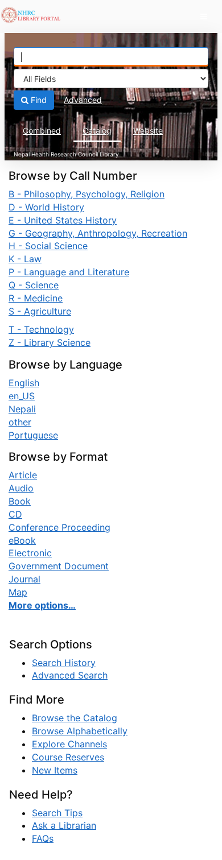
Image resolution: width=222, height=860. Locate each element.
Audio (21, 488)
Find (37, 100)
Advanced (83, 100)
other (20, 422)
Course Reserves (68, 757)
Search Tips (57, 812)
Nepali (22, 409)
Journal (24, 579)
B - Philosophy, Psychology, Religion (87, 194)
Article (23, 475)
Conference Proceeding (59, 527)
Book (20, 501)
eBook (22, 540)
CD (15, 514)
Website (148, 130)
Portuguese (33, 435)
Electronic (30, 553)
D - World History (46, 207)
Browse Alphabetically (80, 731)
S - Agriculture (40, 311)
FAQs (43, 838)
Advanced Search (70, 675)
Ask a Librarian (64, 825)
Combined (42, 130)
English (24, 382)
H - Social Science (48, 245)
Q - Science (34, 285)
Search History (64, 662)
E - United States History (63, 220)
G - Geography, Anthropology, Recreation (98, 233)
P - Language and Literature (69, 272)
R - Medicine (36, 298)
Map (18, 592)
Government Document (59, 566)
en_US (22, 396)
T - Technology (41, 329)
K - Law (25, 258)
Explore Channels (69, 744)
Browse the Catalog (74, 717)
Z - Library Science (50, 342)
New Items (54, 770)
